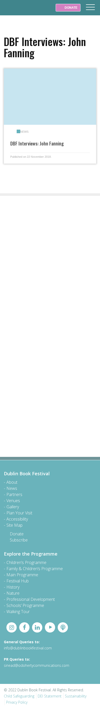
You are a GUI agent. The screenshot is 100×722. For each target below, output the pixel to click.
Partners (14, 494)
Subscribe (19, 540)
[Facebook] (24, 627)
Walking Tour (18, 611)
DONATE (70, 7)
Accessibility (17, 519)
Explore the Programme (30, 554)
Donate (17, 534)
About (11, 482)
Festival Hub (17, 581)
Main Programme (22, 575)
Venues (13, 500)
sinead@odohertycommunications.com (36, 665)
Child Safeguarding (19, 696)
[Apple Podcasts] (63, 627)
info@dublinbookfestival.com (28, 648)
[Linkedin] (37, 627)
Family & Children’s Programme (34, 568)
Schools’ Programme (25, 605)
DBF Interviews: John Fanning (37, 143)
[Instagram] (11, 627)
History (12, 587)
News (24, 131)
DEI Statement (50, 696)
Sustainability (75, 696)
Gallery (12, 507)
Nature (12, 593)
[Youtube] (50, 627)
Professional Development (30, 599)
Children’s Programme (26, 562)
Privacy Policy (16, 702)
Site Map (14, 525)
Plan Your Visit (19, 513)
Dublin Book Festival (15, 11)
